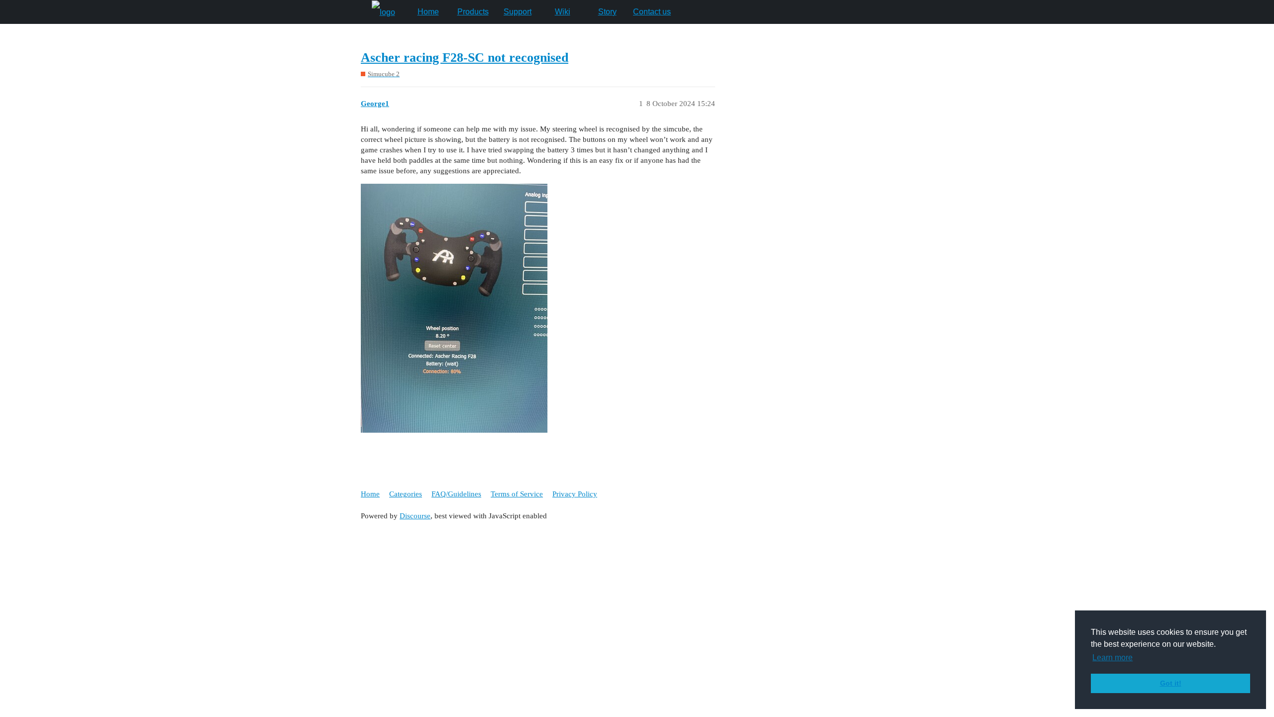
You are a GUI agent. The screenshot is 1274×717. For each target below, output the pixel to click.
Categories (405, 494)
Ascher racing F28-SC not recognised (464, 57)
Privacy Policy (574, 494)
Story (607, 11)
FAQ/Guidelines (456, 494)
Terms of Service (517, 494)
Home (428, 11)
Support (517, 11)
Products (473, 11)
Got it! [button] (1170, 683)
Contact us (652, 11)
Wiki (562, 11)
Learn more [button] (1112, 657)
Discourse (415, 516)
